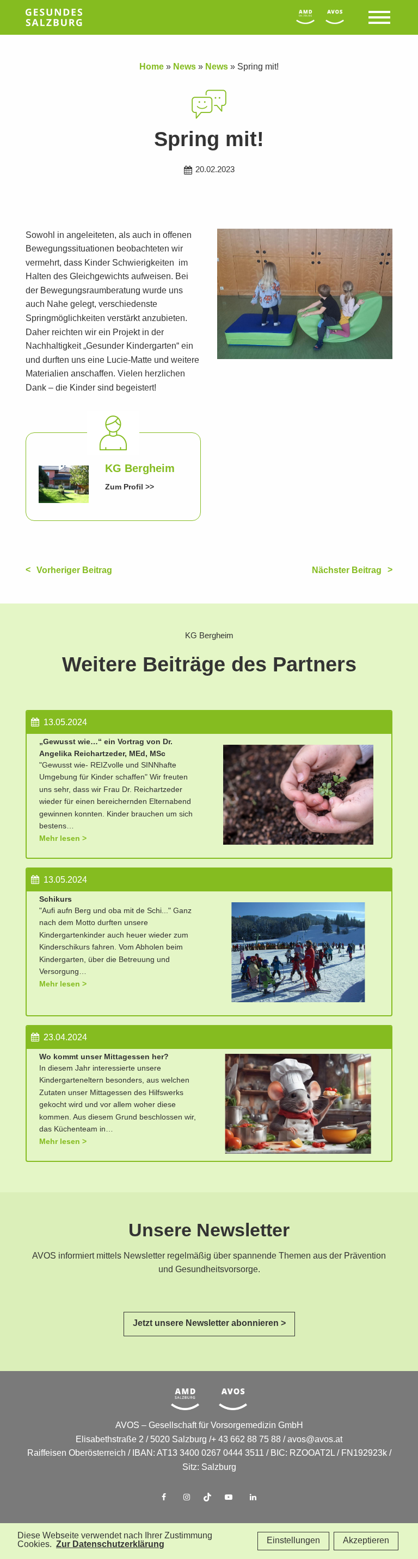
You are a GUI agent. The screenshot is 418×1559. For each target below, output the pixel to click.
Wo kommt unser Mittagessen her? (104, 1057)
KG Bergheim (140, 469)
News (184, 67)
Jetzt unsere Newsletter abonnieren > (209, 1323)
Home (151, 67)
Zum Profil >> (129, 487)
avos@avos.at (314, 1439)
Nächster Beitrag (347, 570)
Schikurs (55, 899)
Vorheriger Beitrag (74, 570)
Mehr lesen (59, 838)
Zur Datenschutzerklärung (110, 1544)
